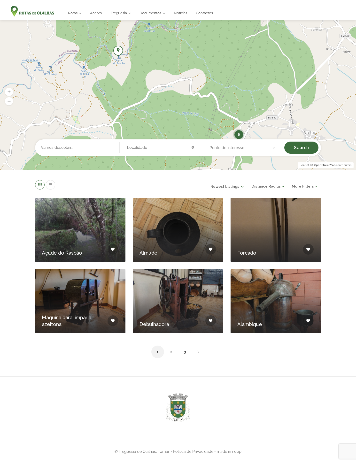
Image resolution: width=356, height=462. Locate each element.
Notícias (180, 13)
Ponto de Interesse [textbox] (226, 147)
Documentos (150, 13)
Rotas (72, 13)
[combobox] (243, 147)
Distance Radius (266, 186)
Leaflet (304, 165)
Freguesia (119, 13)
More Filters (303, 186)
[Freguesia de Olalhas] (31, 11)
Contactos (204, 13)
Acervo (96, 13)
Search (301, 147)
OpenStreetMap (324, 165)
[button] (9, 92)
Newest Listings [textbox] (224, 186)
